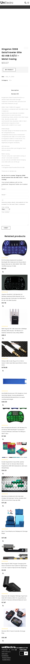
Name (4, 189)
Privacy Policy (6, 657)
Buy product (9, 69)
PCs (14, 10)
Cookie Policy (6, 659)
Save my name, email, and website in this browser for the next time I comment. (15, 203)
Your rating (5, 207)
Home (6, 10)
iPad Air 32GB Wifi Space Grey (27, 48)
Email (4, 194)
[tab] (15, 90)
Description (15, 90)
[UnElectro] (7, 2)
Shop (10, 10)
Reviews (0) (15, 94)
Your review (6, 212)
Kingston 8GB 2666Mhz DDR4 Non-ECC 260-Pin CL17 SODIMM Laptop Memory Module (25, 48)
